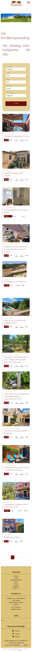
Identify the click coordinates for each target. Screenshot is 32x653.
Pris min (9, 85)
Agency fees (21, 642)
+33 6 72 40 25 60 (16, 607)
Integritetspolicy (26, 648)
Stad (8, 79)
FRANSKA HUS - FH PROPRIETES (16, 598)
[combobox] (16, 69)
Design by (26, 645)
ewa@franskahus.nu (16, 609)
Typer (8, 73)
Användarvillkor (15, 650)
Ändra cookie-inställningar (13, 645)
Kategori (9, 66)
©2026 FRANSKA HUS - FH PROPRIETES (16, 640)
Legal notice (13, 642)
